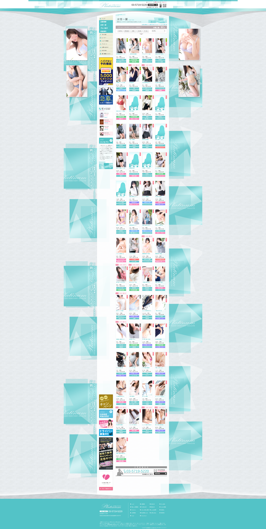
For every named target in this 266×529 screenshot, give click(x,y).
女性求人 (162, 509)
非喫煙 (133, 31)
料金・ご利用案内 (135, 506)
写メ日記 (145, 31)
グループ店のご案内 (145, 509)
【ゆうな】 (106, 122)
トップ (133, 504)
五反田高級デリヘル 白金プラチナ (151, 527)
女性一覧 (152, 504)
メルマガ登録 (163, 506)
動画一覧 (152, 506)
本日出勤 (139, 31)
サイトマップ (150, 2)
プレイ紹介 (163, 504)
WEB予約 (151, 5)
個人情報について (144, 512)
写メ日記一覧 (143, 506)
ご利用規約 (134, 512)
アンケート (134, 509)
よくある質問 (153, 509)
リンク (133, 515)
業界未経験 (127, 31)
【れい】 (105, 117)
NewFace (120, 30)
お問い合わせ (153, 512)
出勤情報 (143, 504)
